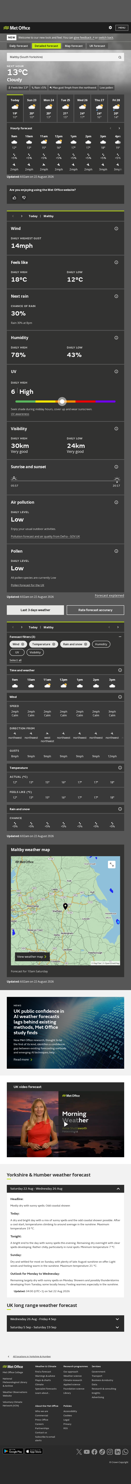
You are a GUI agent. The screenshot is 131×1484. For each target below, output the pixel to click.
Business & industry (102, 1380)
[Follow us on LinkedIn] (118, 1451)
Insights (96, 1393)
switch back (106, 37)
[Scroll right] (119, 128)
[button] (65, 907)
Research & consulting (104, 1388)
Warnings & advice (45, 1376)
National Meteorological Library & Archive (15, 1382)
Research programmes (75, 1366)
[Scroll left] (110, 128)
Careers (39, 1424)
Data (94, 1384)
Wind (14, 644)
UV (17, 652)
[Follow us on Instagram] (110, 1451)
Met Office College (13, 1372)
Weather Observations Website (15, 1394)
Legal (66, 1419)
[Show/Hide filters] (120, 636)
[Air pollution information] (116, 502)
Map (74, 46)
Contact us (41, 1432)
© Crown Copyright (118, 1462)
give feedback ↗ (84, 37)
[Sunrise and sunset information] (116, 467)
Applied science (71, 1384)
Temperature (39, 644)
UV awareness (20, 414)
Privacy (67, 1424)
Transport (97, 1376)
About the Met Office (46, 1406)
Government (98, 1371)
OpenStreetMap (112, 963)
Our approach (70, 1371)
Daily (19, 46)
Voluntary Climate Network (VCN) (12, 1404)
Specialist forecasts (46, 1388)
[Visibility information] (116, 429)
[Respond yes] (14, 197)
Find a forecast (43, 1371)
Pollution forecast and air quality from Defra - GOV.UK (45, 536)
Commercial (41, 1415)
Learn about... (42, 1393)
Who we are (41, 1411)
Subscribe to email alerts (45, 1438)
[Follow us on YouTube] (87, 1451)
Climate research (72, 1380)
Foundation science (73, 1388)
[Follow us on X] (79, 1451)
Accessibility (70, 1411)
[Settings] (110, 27)
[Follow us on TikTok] (102, 1451)
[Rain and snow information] (120, 809)
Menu (121, 27)
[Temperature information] (120, 768)
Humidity (101, 644)
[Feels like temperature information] (116, 262)
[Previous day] (13, 216)
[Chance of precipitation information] (116, 296)
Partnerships (42, 1428)
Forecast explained (109, 595)
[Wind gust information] (116, 228)
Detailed (46, 46)
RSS (65, 1428)
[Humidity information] (116, 338)
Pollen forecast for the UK (27, 585)
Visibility (35, 652)
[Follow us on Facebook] (94, 1451)
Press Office (41, 1419)
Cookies (67, 1415)
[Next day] (21, 216)
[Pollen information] (116, 551)
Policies (67, 1406)
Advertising (98, 1397)
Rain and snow (71, 644)
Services (96, 1366)
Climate (39, 1384)
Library (67, 1393)
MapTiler (97, 963)
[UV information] (116, 371)
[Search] (118, 57)
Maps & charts (43, 1380)
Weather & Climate (45, 1366)
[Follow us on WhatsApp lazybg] (125, 1451)
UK (97, 46)
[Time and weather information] (120, 670)
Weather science (72, 1376)
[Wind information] (120, 697)
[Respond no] (23, 197)
